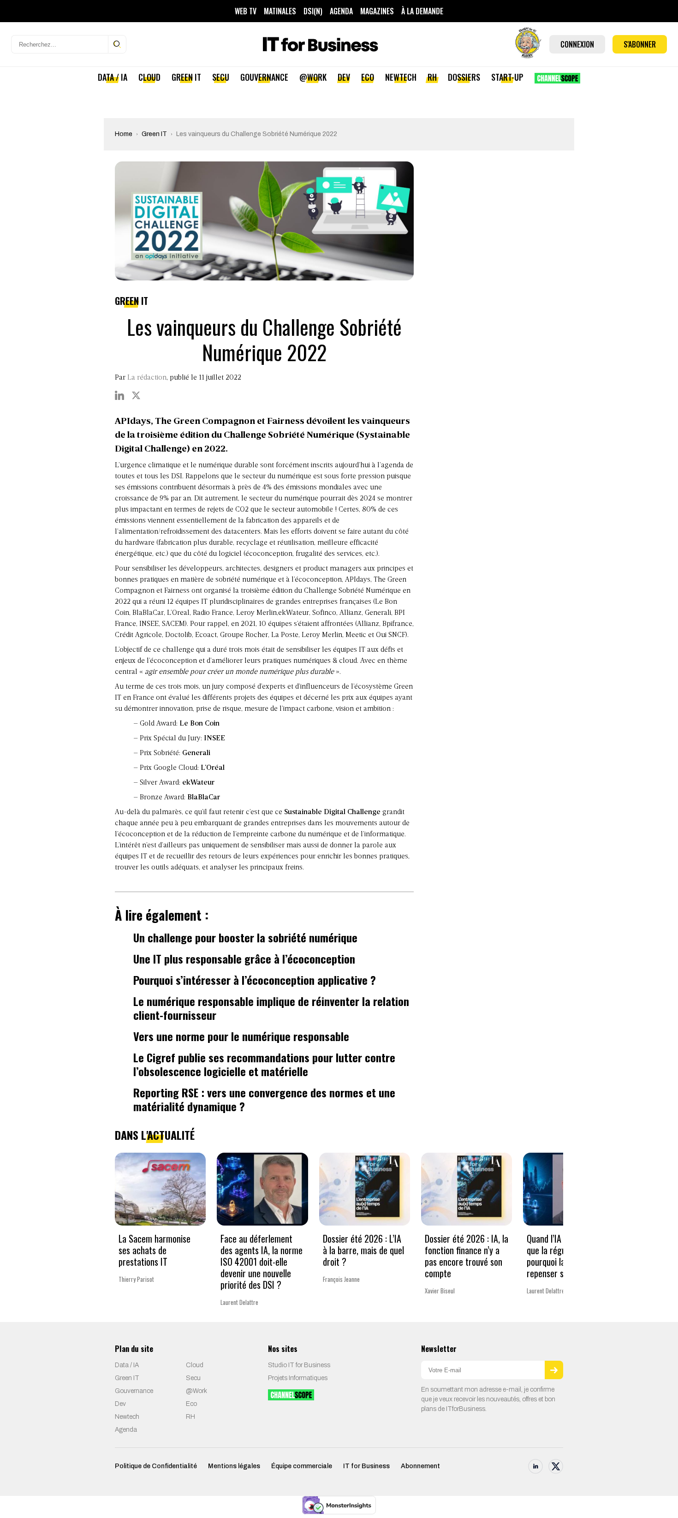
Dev (344, 77)
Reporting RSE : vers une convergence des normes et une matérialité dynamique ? (264, 1099)
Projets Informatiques (297, 1378)
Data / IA (112, 77)
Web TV (245, 11)
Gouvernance (264, 77)
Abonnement (420, 1466)
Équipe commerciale (301, 1466)
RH (432, 77)
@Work (313, 77)
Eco (367, 77)
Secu (220, 77)
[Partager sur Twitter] (136, 395)
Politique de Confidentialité (156, 1466)
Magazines (377, 11)
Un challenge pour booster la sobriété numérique (245, 937)
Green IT (186, 77)
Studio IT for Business (299, 1365)
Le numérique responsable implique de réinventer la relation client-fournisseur (271, 1008)
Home (123, 134)
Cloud (149, 77)
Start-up (507, 77)
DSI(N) (312, 11)
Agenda (341, 11)
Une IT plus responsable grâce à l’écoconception (244, 958)
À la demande (422, 11)
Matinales (280, 11)
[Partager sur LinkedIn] (119, 395)
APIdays (357, 579)
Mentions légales (234, 1466)
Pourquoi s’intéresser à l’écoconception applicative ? (254, 979)
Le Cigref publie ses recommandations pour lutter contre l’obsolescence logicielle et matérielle (264, 1064)
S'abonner (640, 44)
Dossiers (464, 77)
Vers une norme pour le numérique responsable (241, 1036)
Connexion (577, 44)
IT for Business (366, 1466)
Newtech (400, 77)
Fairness (177, 591)
